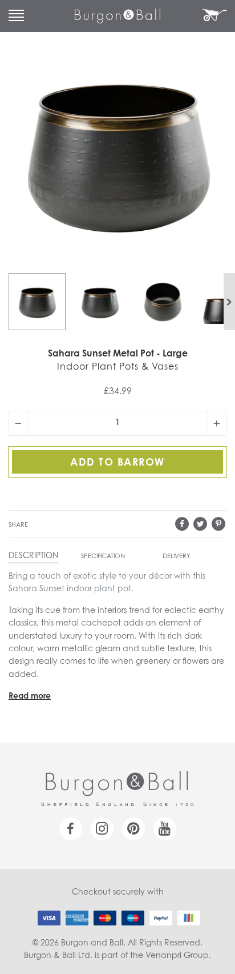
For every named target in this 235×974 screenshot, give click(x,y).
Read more (30, 696)
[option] (37, 301)
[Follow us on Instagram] (102, 828)
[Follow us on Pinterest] (133, 828)
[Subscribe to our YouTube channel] (164, 828)
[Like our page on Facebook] (70, 828)
